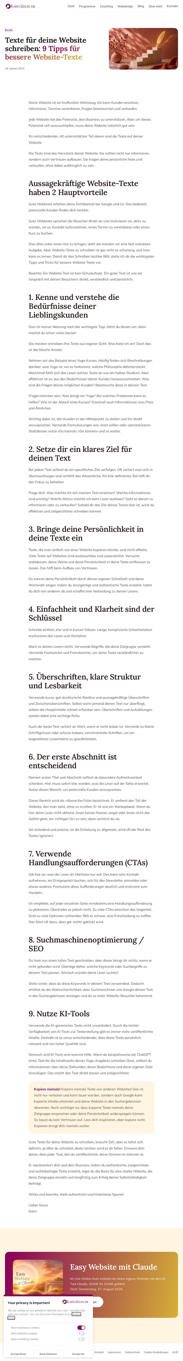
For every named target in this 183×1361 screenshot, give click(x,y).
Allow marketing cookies (24, 1339)
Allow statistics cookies (24, 1333)
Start (71, 6)
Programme (87, 6)
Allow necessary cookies (25, 1327)
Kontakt (172, 6)
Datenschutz (132, 1352)
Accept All (78, 1353)
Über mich (155, 6)
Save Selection (48, 1353)
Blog (141, 6)
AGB (175, 1352)
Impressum (114, 1352)
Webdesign (125, 6)
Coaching (106, 6)
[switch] (81, 1328)
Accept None (18, 1353)
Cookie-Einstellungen (156, 1352)
